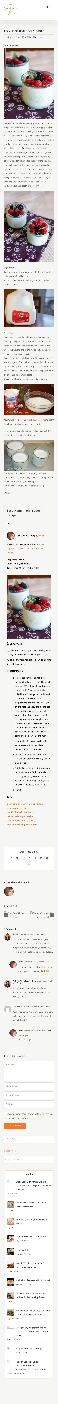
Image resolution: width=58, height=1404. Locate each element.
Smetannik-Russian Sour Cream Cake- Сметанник (31, 1204)
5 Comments (38, 37)
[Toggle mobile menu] (52, 7)
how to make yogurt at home (22, 825)
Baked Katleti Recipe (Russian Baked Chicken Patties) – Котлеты (33, 1312)
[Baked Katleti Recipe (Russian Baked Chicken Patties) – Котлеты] (10, 1311)
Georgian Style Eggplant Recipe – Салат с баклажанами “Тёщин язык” (32, 1331)
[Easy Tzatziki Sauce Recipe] (16, 915)
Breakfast (24, 548)
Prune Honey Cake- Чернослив (31, 1237)
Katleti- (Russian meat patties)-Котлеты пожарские (30, 1265)
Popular (29, 1173)
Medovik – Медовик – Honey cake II (33, 1280)
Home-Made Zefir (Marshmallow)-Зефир (32, 1221)
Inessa (21, 961)
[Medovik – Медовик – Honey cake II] (10, 1280)
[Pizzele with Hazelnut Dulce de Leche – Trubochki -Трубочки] (10, 1294)
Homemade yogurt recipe (20, 816)
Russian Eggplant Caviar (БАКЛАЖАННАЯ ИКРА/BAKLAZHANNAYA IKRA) (31, 1365)
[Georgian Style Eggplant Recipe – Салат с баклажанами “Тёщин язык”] (10, 1328)
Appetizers (12, 548)
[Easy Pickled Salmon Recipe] (10, 1349)
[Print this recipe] (8, 524)
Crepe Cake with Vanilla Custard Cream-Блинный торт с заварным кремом (33, 1185)
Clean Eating (38, 548)
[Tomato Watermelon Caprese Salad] (42, 915)
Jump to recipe (11, 45)
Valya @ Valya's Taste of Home (24, 981)
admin (9, 37)
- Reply (41, 934)
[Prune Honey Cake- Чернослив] (10, 1237)
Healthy (10, 553)
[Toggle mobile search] (47, 7)
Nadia (15, 934)
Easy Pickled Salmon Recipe (29, 1349)
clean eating (13, 804)
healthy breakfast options (20, 812)
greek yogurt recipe (17, 808)
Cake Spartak (22, 1250)
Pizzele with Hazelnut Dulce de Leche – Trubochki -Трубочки (30, 1295)
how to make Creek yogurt (20, 820)
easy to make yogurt (32, 804)
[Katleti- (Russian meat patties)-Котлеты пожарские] (10, 1263)
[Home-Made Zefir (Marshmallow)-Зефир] (10, 1220)
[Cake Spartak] (10, 1250)
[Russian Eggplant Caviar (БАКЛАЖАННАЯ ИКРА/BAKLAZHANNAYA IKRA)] (10, 1362)
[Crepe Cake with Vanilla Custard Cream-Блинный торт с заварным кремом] (10, 1182)
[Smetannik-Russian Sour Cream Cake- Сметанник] (10, 1203)
